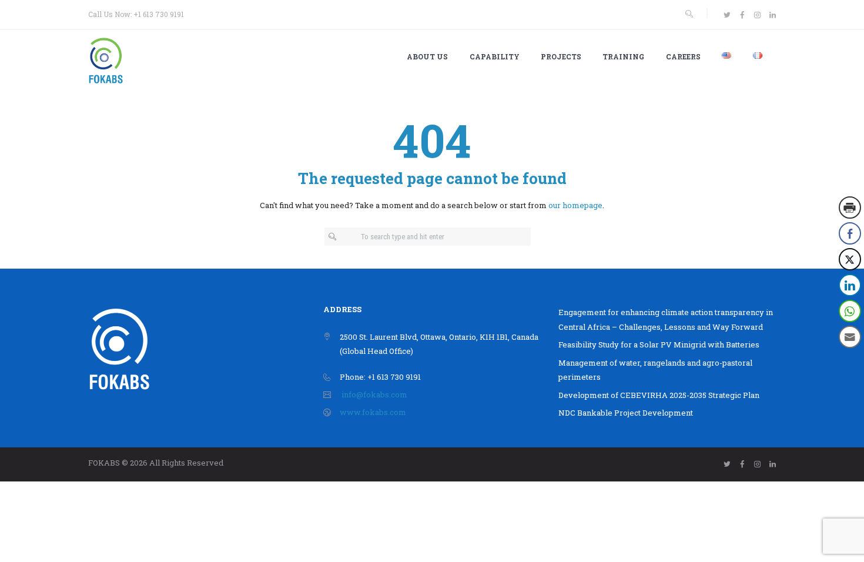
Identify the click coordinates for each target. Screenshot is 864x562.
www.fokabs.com (373, 412)
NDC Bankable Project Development (625, 412)
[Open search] (688, 13)
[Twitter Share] (850, 259)
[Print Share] (850, 207)
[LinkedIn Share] (850, 285)
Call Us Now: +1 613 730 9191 (136, 14)
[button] (850, 360)
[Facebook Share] (850, 233)
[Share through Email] (850, 337)
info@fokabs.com (374, 394)
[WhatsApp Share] (850, 311)
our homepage (575, 205)
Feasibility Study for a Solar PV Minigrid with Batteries (658, 344)
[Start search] (333, 237)
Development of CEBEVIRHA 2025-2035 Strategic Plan (658, 395)
